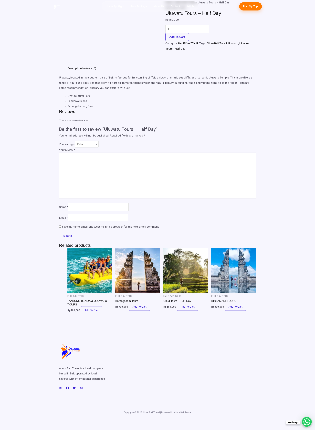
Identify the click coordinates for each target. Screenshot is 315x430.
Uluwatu (233, 43)
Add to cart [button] (91, 310)
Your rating (67, 144)
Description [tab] (74, 68)
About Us (158, 6)
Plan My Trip (250, 6)
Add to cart (177, 37)
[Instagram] (60, 388)
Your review (67, 150)
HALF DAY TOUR (188, 43)
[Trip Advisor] (81, 388)
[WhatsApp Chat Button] (307, 422)
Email (63, 217)
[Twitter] (74, 388)
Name (63, 207)
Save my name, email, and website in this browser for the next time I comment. (110, 226)
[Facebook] (67, 388)
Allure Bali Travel (217, 43)
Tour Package (139, 6)
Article (190, 6)
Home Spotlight (115, 6)
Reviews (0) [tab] (89, 68)
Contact (175, 6)
